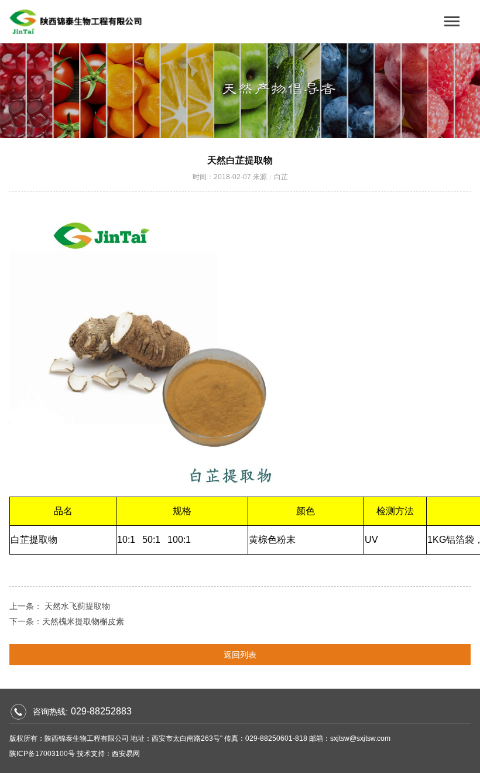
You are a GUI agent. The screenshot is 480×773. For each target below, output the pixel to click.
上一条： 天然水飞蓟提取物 (59, 606)
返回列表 (240, 654)
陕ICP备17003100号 (42, 754)
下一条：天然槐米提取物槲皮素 (66, 621)
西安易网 (126, 754)
